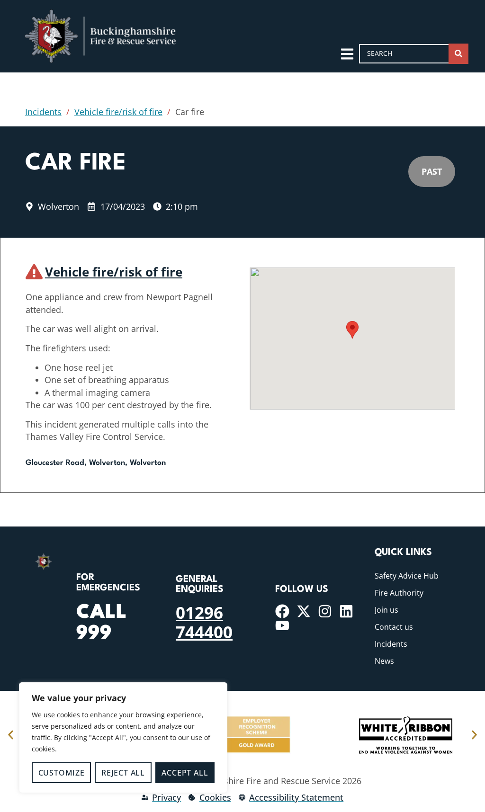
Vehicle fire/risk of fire (118, 111)
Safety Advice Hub (407, 576)
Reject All (123, 772)
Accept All (185, 772)
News (384, 661)
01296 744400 (204, 621)
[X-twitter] (303, 611)
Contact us (394, 627)
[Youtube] (282, 625)
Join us (386, 610)
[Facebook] (282, 611)
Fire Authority (399, 593)
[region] (123, 737)
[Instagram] (325, 611)
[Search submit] (458, 54)
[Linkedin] (346, 611)
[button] (352, 329)
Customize (61, 772)
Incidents (43, 111)
